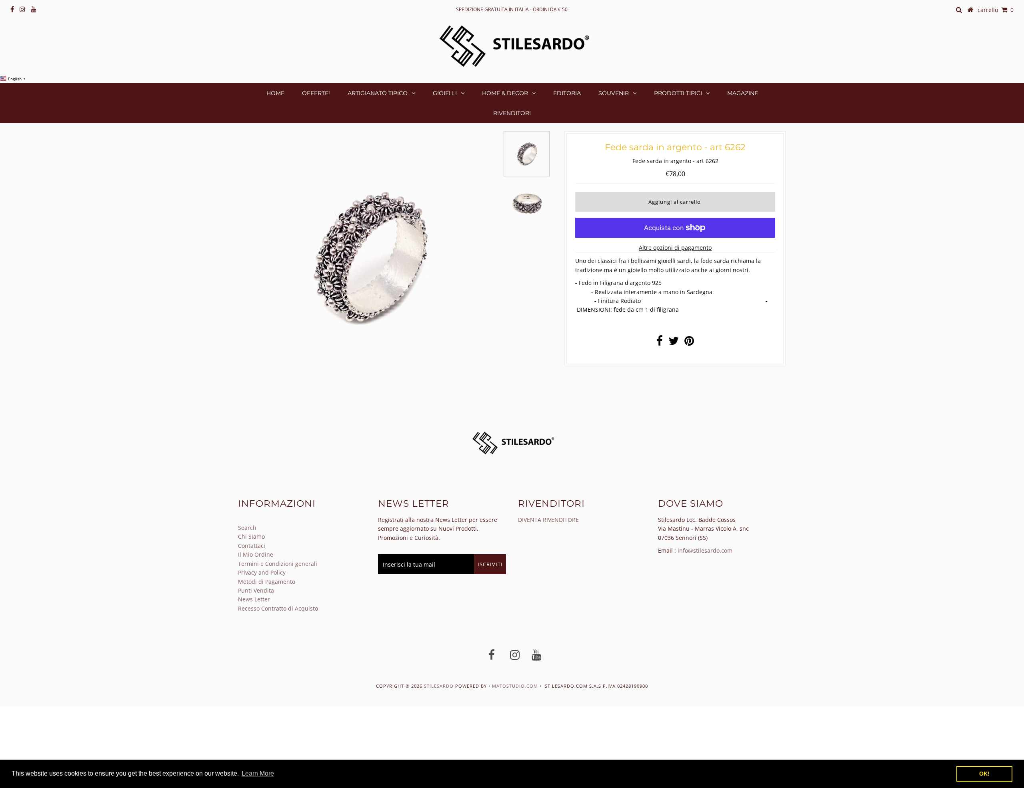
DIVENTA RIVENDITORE (548, 519)
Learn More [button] (258, 773)
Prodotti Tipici (678, 93)
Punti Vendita (256, 590)
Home (275, 93)
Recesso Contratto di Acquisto (278, 608)
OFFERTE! (316, 93)
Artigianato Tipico (378, 93)
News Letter (254, 599)
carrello (996, 10)
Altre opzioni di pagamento (675, 247)
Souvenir (613, 93)
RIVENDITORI (512, 113)
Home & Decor (505, 93)
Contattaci (251, 545)
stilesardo (439, 686)
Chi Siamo (251, 536)
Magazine (742, 93)
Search (247, 527)
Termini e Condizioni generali (277, 563)
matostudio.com (515, 686)
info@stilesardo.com (705, 550)
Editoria (567, 93)
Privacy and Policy (262, 572)
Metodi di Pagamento (266, 581)
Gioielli (445, 93)
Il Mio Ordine (255, 554)
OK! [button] (984, 773)
